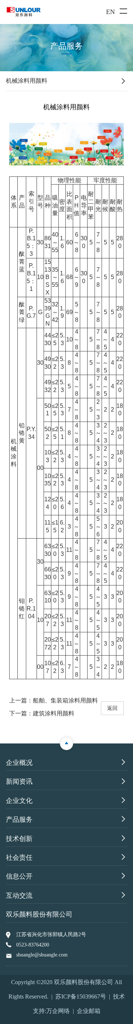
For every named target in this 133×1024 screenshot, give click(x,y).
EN (110, 12)
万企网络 (58, 1011)
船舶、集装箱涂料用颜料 (65, 700)
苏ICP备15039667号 (80, 996)
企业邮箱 (88, 1011)
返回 (112, 708)
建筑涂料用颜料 (53, 713)
